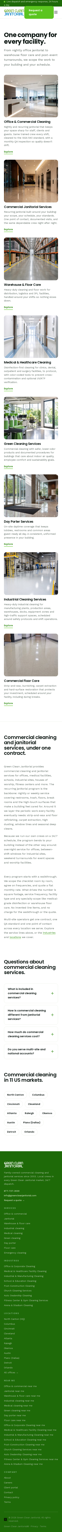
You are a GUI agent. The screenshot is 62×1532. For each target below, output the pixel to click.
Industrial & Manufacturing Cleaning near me (28, 1434)
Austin (11, 1122)
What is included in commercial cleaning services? (22, 993)
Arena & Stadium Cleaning (18, 1305)
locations (15, 937)
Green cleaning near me (17, 1410)
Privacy (34, 1526)
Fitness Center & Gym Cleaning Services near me (31, 1459)
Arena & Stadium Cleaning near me (23, 1464)
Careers (8, 1482)
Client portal (11, 1487)
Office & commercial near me (20, 1386)
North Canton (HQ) (14, 1319)
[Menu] (56, 12)
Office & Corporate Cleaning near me (24, 1425)
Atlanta (12, 1113)
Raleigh (29, 1113)
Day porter (10, 1243)
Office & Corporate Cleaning (19, 1266)
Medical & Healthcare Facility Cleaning (25, 1271)
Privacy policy (11, 1497)
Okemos (47, 1113)
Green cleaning (12, 1238)
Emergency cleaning (15, 1252)
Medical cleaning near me (18, 1405)
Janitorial (9, 1218)
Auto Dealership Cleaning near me (23, 1454)
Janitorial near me (14, 1391)
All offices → (11, 1372)
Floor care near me (14, 1420)
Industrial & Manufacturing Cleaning (23, 1276)
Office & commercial (15, 1213)
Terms (7, 1502)
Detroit (11, 1131)
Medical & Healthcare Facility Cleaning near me (30, 1430)
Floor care (10, 1248)
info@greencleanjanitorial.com (20, 1195)
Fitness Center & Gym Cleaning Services (26, 1300)
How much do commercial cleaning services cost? (25, 1034)
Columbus (38, 1094)
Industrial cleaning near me (19, 1400)
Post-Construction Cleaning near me (24, 1444)
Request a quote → (14, 1200)
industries (49, 932)
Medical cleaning (13, 1233)
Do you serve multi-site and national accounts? (26, 1051)
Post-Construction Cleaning (19, 1286)
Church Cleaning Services (18, 1290)
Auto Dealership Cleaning (18, 1295)
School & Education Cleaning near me (25, 1439)
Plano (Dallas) (32, 1122)
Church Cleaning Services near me (22, 1449)
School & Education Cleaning (20, 1281)
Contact (8, 1492)
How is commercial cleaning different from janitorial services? (27, 1015)
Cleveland (34, 1104)
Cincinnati (13, 1104)
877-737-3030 (12, 1191)
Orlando (29, 1131)
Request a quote (35, 12)
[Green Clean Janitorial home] (14, 12)
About (7, 1477)
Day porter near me (15, 1415)
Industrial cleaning (14, 1228)
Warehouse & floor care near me (22, 1395)
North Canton (15, 1094)
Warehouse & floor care (17, 1223)
